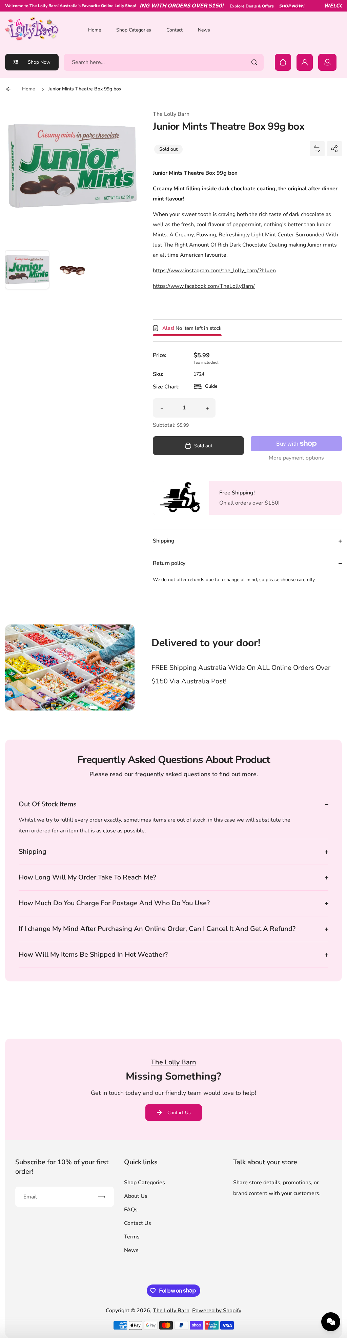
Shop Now (39, 62)
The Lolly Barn (171, 1310)
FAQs (131, 1209)
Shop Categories (133, 30)
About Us (135, 1196)
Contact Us (179, 1112)
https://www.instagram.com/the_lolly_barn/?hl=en (214, 270)
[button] (27, 272)
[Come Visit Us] (327, 62)
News (204, 30)
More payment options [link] (296, 458)
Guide (206, 388)
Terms (132, 1236)
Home (94, 30)
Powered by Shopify (216, 1310)
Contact (174, 30)
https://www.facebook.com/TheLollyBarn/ (204, 286)
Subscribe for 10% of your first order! (61, 1167)
